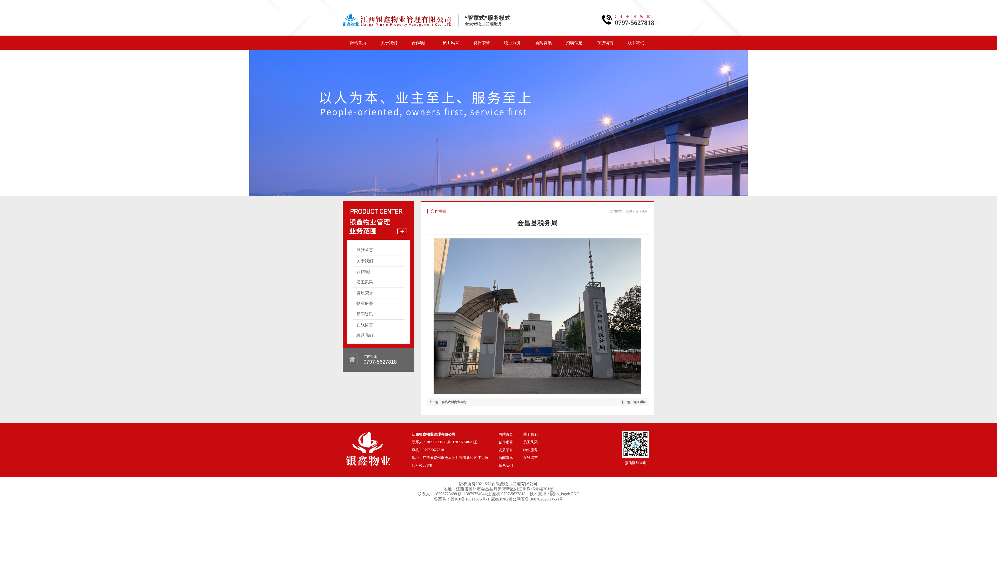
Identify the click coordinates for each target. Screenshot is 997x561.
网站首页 (358, 43)
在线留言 (605, 43)
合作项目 (420, 43)
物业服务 (512, 43)
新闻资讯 (543, 43)
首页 (629, 211)
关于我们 (389, 43)
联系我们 (636, 43)
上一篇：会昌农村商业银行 (448, 402)
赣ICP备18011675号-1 (469, 499)
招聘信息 (574, 43)
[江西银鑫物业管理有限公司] (368, 438)
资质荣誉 (481, 43)
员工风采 (450, 43)
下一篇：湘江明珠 (633, 402)
